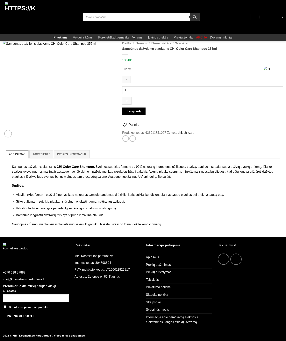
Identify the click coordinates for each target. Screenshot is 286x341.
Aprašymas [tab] (17, 154)
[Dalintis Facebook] (125, 138)
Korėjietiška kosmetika (113, 37)
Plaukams (60, 37)
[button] (274, 17)
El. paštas (9, 290)
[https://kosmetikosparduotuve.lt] (21, 17)
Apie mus (152, 257)
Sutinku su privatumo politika (28, 307)
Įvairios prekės (158, 37)
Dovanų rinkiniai (221, 37)
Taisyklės (152, 279)
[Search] (195, 17)
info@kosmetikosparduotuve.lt (24, 279)
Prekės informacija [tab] (72, 154)
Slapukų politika (157, 294)
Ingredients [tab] (41, 154)
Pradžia (127, 43)
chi (180, 132)
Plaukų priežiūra (161, 43)
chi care (188, 132)
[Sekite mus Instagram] (236, 259)
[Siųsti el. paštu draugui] (132, 138)
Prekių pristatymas (158, 272)
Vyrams (137, 37)
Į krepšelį (134, 111)
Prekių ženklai (183, 37)
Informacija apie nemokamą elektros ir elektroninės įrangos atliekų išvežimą (172, 320)
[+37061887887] (264, 17)
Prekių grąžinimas (158, 264)
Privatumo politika (158, 287)
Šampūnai (181, 43)
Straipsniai (153, 302)
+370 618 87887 (14, 272)
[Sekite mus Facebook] (223, 259)
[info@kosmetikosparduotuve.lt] (256, 17)
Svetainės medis (157, 309)
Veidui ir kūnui (83, 37)
